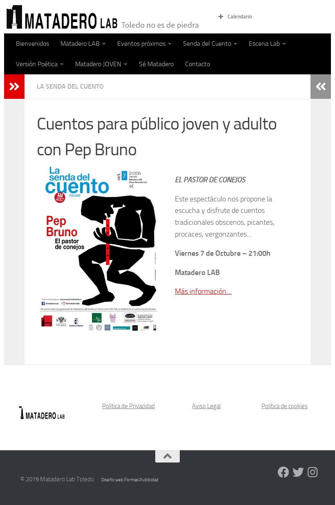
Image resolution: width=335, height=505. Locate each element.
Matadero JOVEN (98, 64)
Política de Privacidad (128, 406)
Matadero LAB (80, 43)
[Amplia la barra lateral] (14, 86)
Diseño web (112, 480)
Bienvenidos (32, 43)
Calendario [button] (240, 16)
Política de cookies (284, 406)
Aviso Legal (206, 406)
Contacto (197, 64)
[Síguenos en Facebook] (283, 472)
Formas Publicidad (141, 480)
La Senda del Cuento (70, 86)
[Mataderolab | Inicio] (104, 16)
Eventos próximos (141, 43)
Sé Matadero (156, 64)
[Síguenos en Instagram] (313, 472)
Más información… (203, 291)
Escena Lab (264, 43)
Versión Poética (37, 64)
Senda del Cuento (207, 43)
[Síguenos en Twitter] (298, 472)
